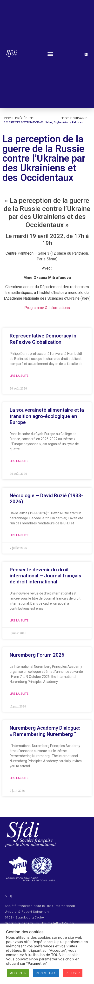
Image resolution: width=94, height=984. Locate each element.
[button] (50, 54)
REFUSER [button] (73, 973)
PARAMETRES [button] (46, 973)
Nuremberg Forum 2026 (37, 655)
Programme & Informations (47, 307)
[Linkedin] (86, 54)
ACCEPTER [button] (18, 973)
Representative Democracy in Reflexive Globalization (43, 339)
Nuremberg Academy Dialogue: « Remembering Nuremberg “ (45, 731)
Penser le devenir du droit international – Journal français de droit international (45, 576)
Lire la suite (19, 375)
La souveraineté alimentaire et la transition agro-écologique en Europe (47, 416)
